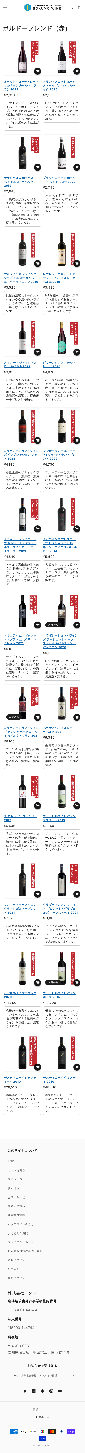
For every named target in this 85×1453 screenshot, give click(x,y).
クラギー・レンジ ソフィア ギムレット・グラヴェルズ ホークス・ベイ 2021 (60, 908)
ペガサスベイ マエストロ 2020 (20, 995)
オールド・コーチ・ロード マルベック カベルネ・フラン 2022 (21, 85)
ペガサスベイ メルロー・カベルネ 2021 (59, 729)
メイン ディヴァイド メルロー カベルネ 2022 (20, 364)
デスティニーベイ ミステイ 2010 (59, 1079)
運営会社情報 (16, 1215)
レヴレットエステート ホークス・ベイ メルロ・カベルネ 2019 (59, 277)
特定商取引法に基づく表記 (25, 1251)
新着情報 (13, 1188)
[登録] (72, 1376)
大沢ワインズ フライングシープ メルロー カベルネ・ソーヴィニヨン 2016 (21, 277)
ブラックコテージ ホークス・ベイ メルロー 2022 (59, 179)
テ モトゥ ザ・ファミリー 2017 (20, 818)
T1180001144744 (22, 1310)
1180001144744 (21, 1328)
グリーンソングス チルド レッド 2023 (59, 364)
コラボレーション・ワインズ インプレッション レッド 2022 (21, 454)
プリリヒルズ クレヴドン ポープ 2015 (59, 995)
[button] (5, 7)
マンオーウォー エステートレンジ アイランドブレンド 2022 (59, 454)
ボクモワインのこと (21, 1224)
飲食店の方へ (16, 1206)
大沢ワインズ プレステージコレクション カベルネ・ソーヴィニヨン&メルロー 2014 (60, 545)
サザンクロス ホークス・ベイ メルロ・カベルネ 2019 (20, 181)
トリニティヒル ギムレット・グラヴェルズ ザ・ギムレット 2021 (20, 639)
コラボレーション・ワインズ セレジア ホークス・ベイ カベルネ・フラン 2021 (21, 731)
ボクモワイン (46, 1445)
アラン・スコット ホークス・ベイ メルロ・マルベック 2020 (59, 85)
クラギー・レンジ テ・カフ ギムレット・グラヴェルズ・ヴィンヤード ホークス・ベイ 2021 (20, 545)
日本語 (40, 1417)
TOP (11, 1161)
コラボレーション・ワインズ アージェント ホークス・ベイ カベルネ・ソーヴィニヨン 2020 (60, 641)
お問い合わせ (16, 1197)
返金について (16, 1278)
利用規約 (13, 1268)
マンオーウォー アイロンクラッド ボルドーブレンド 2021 (20, 908)
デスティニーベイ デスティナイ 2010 (20, 1079)
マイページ (15, 1179)
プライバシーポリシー (22, 1242)
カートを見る (16, 1170)
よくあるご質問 (18, 1233)
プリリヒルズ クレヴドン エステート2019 (59, 818)
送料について (16, 1260)
